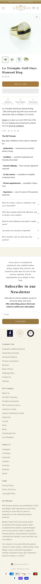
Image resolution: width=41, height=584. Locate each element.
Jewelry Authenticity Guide (13, 413)
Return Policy (7, 369)
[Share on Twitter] (12, 131)
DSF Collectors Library (11, 405)
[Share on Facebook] (9, 131)
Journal (5, 421)
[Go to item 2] (12, 60)
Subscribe (20, 321)
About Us (6, 393)
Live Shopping (7, 437)
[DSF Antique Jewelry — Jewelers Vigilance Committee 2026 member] (20, 333)
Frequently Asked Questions (13, 349)
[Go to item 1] (5, 60)
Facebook (6, 457)
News (4, 429)
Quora (4, 473)
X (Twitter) (6, 453)
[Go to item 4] (26, 59)
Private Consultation (10, 361)
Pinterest (5, 469)
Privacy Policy (7, 485)
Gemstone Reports (9, 357)
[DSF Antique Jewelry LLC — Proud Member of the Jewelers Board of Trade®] (30, 333)
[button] (20, 91)
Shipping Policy (8, 373)
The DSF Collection (10, 397)
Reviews (5, 365)
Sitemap (5, 381)
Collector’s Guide (9, 409)
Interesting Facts (9, 433)
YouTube (5, 465)
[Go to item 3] (19, 60)
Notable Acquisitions (10, 401)
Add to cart (20, 84)
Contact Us (6, 377)
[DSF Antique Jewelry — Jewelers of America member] (10, 333)
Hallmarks (6, 417)
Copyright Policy (8, 493)
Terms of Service (9, 489)
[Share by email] (18, 131)
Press (4, 425)
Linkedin (5, 461)
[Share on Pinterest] (15, 131)
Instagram (6, 449)
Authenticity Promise (10, 353)
